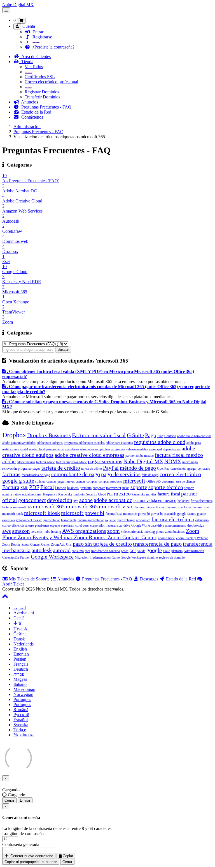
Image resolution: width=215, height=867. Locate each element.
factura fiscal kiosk (179, 507)
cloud (166, 551)
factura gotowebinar (91, 520)
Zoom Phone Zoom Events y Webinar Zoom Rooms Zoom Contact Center (100, 534)
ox (106, 520)
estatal (24, 449)
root (87, 551)
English (20, 649)
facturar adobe (45, 462)
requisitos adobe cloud (159, 442)
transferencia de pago (157, 544)
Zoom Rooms (11, 545)
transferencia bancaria (105, 551)
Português (22, 699)
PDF (34, 487)
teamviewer (113, 488)
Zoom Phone (166, 538)
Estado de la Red (35, 112)
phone (160, 532)
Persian (19, 659)
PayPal (111, 468)
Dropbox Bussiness (49, 435)
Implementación (100, 557)
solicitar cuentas (45, 481)
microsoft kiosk (42, 513)
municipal (155, 449)
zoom (113, 531)
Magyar (20, 679)
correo (6, 525)
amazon (21, 531)
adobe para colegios (50, 443)
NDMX (172, 461)
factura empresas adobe (71, 462)
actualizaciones (32, 494)
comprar (92, 481)
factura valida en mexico (154, 500)
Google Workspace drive (147, 525)
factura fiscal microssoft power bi (128, 514)
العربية (19, 607)
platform (177, 551)
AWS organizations (84, 531)
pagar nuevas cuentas (71, 481)
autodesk (42, 550)
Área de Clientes (35, 56)
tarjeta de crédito (60, 468)
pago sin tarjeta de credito (102, 544)
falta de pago (150, 475)
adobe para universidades (19, 443)
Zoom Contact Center (36, 545)
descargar (168, 481)
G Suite (135, 435)
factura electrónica (172, 519)
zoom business (175, 532)
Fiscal (47, 487)
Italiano (20, 684)
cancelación (178, 469)
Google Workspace (52, 557)
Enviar (25, 800)
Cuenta (29, 26)
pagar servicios (105, 461)
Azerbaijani (23, 612)
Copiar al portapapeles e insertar (30, 862)
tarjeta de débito (91, 469)
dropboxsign (195, 525)
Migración (81, 557)
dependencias (172, 449)
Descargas (149, 579)
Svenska (20, 724)
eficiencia (18, 525)
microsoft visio (116, 506)
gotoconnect (32, 500)
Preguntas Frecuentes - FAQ (45, 107)
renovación (9, 469)
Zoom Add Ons (61, 545)
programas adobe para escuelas (84, 443)
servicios (37, 532)
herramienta (68, 520)
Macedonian (24, 689)
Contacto (170, 436)
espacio (55, 525)
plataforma (42, 525)
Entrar (36, 31)
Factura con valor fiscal (99, 435)
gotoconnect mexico (29, 520)
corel (78, 525)
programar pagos (29, 469)
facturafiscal (114, 525)
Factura (10, 487)
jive (75, 501)
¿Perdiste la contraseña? (52, 47)
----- (34, 42)
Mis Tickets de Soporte (29, 579)
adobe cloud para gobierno (46, 449)
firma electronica (201, 501)
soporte (138, 487)
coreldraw (67, 525)
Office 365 (153, 481)
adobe (86, 500)
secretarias (72, 449)
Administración (27, 126)
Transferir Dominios (42, 96)
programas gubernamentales (129, 449)
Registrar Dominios (42, 91)
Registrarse (41, 36)
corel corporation (94, 525)
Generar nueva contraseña (31, 856)
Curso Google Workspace (129, 557)
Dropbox (14, 435)
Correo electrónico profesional (51, 81)
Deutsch (20, 669)
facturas (11, 474)
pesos (124, 551)
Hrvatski (21, 628)
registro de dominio (172, 557)
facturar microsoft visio (150, 507)
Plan (160, 436)
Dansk (19, 639)
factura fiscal (169, 494)
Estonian (21, 654)
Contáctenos (31, 117)
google (154, 550)
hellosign (183, 501)
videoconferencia (132, 532)
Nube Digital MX (18, 4)
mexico (122, 493)
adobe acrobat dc (113, 500)
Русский (21, 714)
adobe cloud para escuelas (194, 436)
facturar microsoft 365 (17, 507)
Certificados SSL (40, 76)
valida (141, 551)
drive (126, 525)
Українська (23, 734)
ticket (125, 488)
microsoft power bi (82, 513)
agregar (192, 469)
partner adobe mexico (139, 456)
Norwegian (23, 694)
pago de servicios (121, 474)
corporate (99, 488)
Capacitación (10, 557)
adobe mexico (26, 462)
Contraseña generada (20, 844)
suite (112, 520)
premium (86, 488)
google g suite (18, 481)
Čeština (20, 633)
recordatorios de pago (36, 475)
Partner (25, 557)
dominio (152, 557)
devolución (59, 500)
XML (24, 488)
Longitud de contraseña (23, 833)
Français (20, 664)
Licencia (60, 488)
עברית (18, 674)
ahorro (29, 525)
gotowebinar (51, 520)
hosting (56, 532)
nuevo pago (190, 462)
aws (6, 531)
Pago (150, 435)
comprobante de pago (75, 474)
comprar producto (110, 481)
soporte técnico (165, 487)
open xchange (126, 520)
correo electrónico (180, 474)
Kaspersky (50, 494)
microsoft (134, 481)
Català (19, 617)
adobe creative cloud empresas (89, 455)
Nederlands (23, 644)
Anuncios (28, 102)
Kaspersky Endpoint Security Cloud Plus (85, 494)
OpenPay (163, 469)
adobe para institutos (119, 443)
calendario (202, 520)
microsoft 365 (49, 506)
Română (20, 709)
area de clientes (185, 481)
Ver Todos (34, 66)
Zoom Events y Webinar (192, 538)
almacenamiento (175, 525)
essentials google (175, 514)
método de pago (138, 468)
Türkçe (19, 729)
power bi (157, 514)
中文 (17, 623)
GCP (133, 551)
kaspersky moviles (144, 494)
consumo (78, 551)
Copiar (67, 856)
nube (47, 532)
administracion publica (95, 449)
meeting (149, 532)
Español (20, 719)
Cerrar (9, 800)
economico (143, 520)
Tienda (26, 61)
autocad (62, 550)
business (73, 488)
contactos (204, 469)
